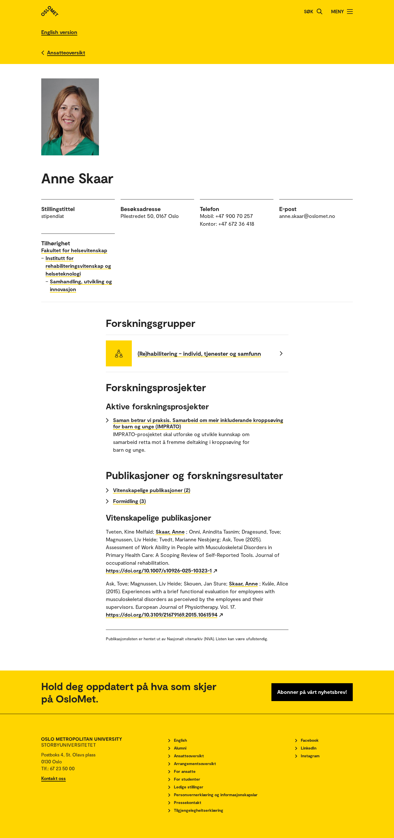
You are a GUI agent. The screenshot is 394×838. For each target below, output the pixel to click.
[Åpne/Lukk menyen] (350, 11)
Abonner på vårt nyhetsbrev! (312, 692)
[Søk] (319, 11)
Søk (308, 11)
